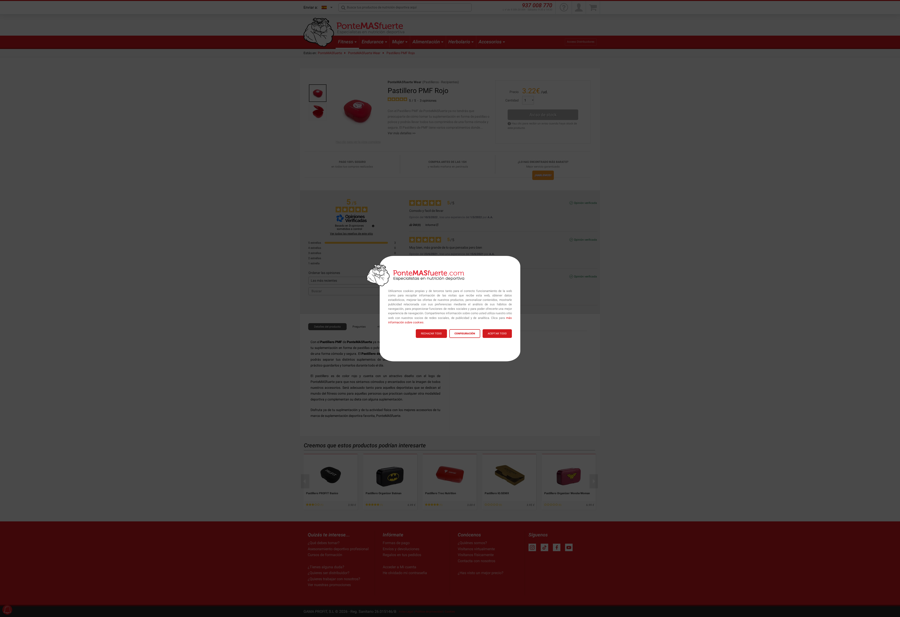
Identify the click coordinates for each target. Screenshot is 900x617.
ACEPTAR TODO (497, 333)
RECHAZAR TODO (431, 333)
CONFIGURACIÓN (464, 333)
